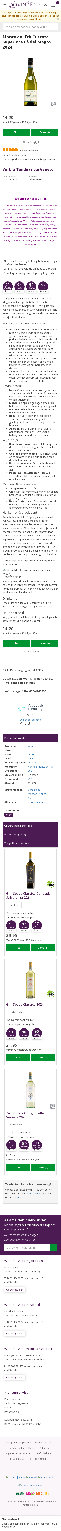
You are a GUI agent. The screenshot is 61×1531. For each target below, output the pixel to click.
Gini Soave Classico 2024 (24, 1004)
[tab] (30, 738)
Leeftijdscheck (43, 1453)
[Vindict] (23, 4)
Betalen (8, 1407)
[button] (8, 286)
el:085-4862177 (14, 1322)
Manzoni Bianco (37, 793)
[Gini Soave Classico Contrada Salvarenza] (30, 870)
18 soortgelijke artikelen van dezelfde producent (29, 159)
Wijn (30, 746)
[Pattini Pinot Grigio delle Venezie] (30, 1090)
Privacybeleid (11, 1411)
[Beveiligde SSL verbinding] (30, 1493)
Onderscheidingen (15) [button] (18, 825)
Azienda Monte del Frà (41, 766)
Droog (31, 754)
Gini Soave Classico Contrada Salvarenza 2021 (28, 895)
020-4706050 (34, 1193)
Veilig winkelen (17, 1447)
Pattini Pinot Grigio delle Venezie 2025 (25, 1115)
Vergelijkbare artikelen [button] (17, 843)
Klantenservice (12, 1399)
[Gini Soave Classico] (30, 980)
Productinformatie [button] (15, 738)
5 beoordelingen (29, 150)
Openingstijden (14, 1289)
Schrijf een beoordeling (15, 154)
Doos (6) (45, 132)
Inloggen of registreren (18, 1442)
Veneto (32, 762)
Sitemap (44, 1447)
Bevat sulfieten (36, 802)
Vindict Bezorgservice (16, 1403)
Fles (16, 132)
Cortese (32, 798)
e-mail (18, 1197)
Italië (31, 758)
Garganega (34, 789)
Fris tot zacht (16, 1011)
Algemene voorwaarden (19, 1453)
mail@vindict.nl (12, 1282)
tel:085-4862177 (13, 1366)
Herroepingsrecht (38, 1458)
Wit (30, 750)
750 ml (32, 779)
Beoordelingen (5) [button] (15, 834)
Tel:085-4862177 (13, 1278)
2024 (31, 770)
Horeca (32, 1447)
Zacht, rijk (14, 905)
